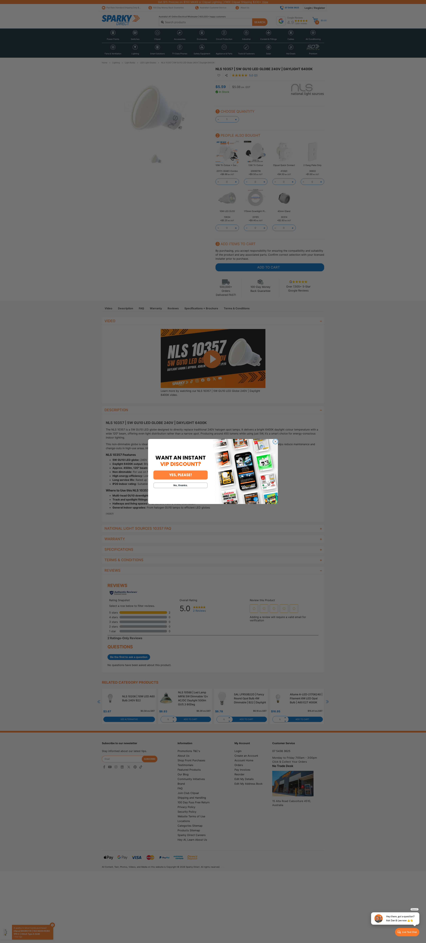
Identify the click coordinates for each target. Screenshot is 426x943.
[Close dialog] (275, 441)
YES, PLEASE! (180, 475)
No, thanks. (180, 485)
